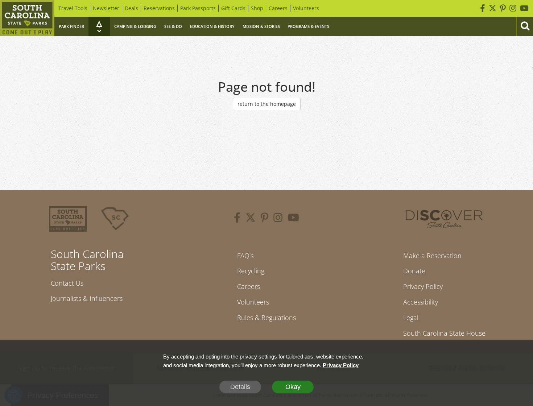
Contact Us (67, 283)
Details (240, 386)
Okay (293, 386)
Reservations (159, 8)
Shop (257, 8)
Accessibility (420, 302)
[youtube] (293, 218)
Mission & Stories (261, 26)
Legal (410, 317)
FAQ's (245, 255)
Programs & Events (308, 26)
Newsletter (106, 8)
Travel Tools (72, 8)
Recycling (250, 270)
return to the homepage (266, 103)
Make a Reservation (432, 255)
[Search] (524, 26)
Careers (278, 8)
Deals (131, 8)
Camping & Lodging (135, 26)
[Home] (27, 18)
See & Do (173, 26)
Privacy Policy (423, 286)
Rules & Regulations (266, 317)
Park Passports (198, 8)
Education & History (212, 26)
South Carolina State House (444, 333)
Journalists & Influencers (87, 298)
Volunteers (306, 8)
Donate (414, 270)
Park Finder (71, 26)
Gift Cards (233, 8)
